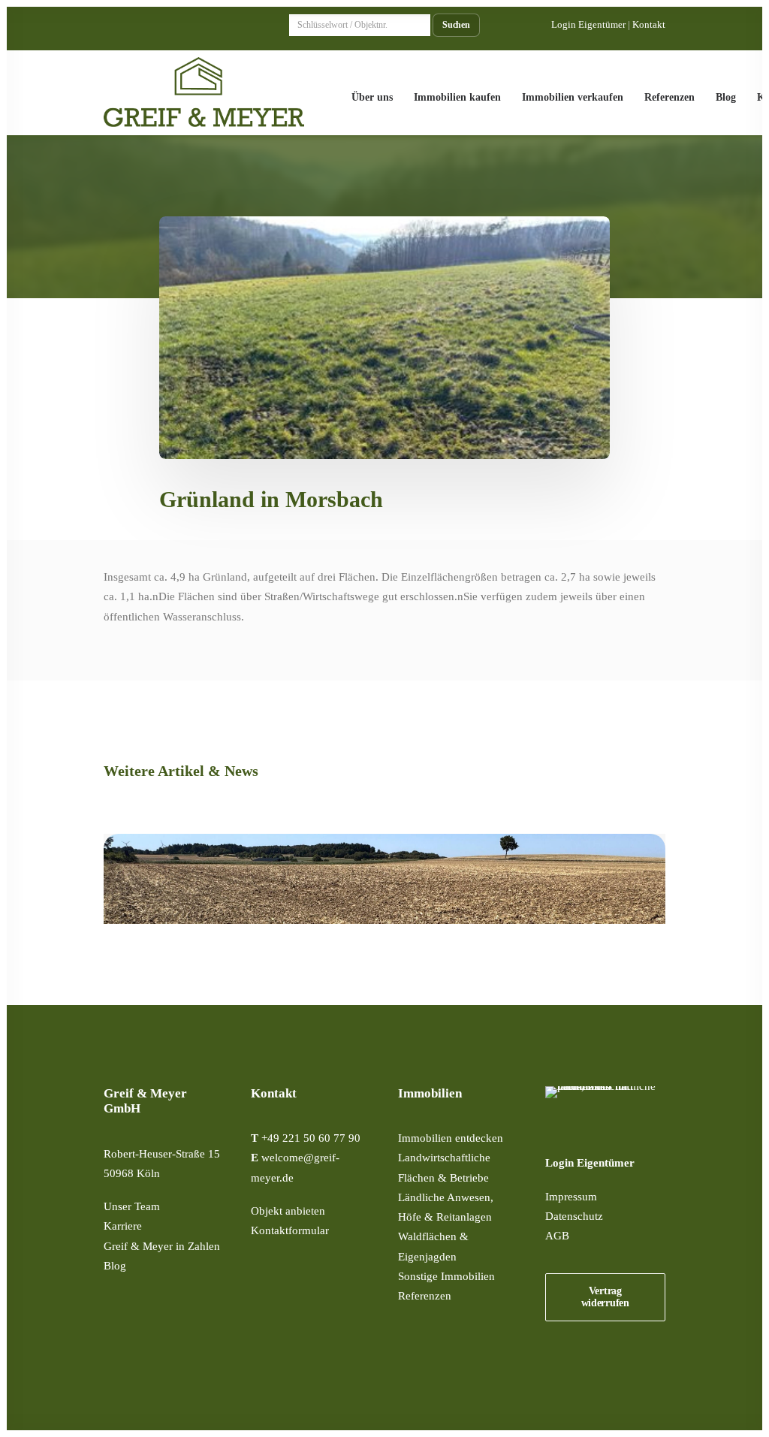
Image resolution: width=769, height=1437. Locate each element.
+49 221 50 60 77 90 (310, 1138)
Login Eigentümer (588, 24)
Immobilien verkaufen (572, 97)
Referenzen (669, 97)
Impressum (571, 1197)
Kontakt (648, 24)
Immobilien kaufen (457, 97)
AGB (557, 1236)
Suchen (456, 25)
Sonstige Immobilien (446, 1276)
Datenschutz (574, 1216)
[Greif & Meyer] (204, 92)
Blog (726, 97)
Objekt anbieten (288, 1211)
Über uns (372, 97)
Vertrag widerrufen (605, 1297)
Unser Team (132, 1206)
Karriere (123, 1226)
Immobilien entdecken (450, 1138)
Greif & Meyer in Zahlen (162, 1246)
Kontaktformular (290, 1230)
